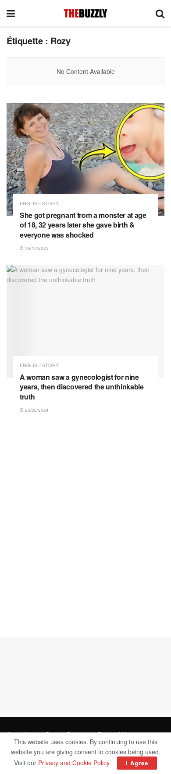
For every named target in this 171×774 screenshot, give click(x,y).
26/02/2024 (36, 410)
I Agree (137, 763)
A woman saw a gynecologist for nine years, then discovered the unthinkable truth (82, 387)
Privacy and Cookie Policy (73, 762)
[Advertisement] (85, 525)
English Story (39, 203)
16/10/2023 (36, 248)
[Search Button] (160, 13)
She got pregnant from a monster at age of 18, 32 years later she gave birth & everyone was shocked (83, 225)
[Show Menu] (11, 13)
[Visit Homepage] (85, 13)
